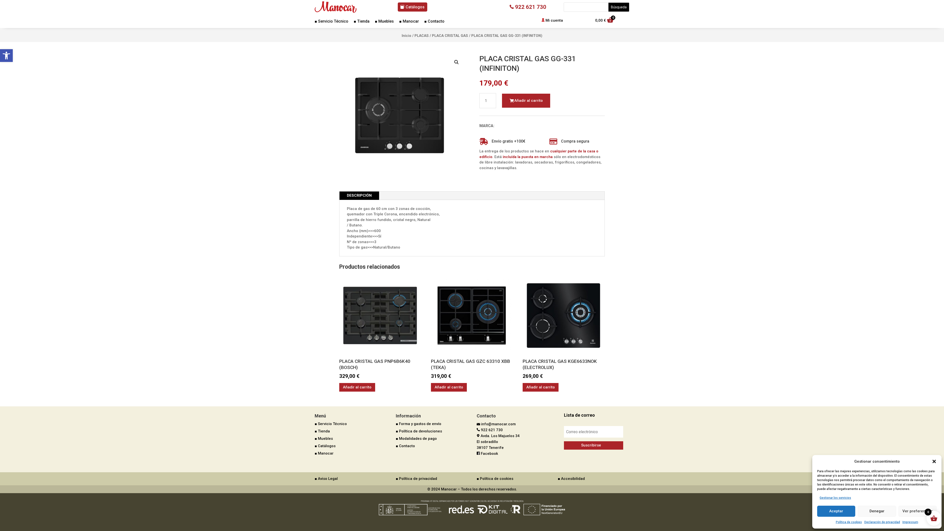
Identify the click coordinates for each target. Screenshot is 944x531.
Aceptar (836, 511)
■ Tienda (361, 22)
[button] (6, 55)
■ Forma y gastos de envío (418, 424)
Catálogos (415, 7)
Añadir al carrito (528, 100)
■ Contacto (434, 22)
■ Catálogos (325, 446)
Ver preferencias (917, 511)
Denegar (877, 511)
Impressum (910, 522)
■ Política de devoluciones (419, 431)
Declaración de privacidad (882, 522)
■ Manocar (409, 22)
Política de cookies (849, 522)
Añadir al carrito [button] (357, 387)
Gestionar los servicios (835, 498)
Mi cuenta (554, 20)
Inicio (406, 35)
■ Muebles (384, 22)
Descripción (359, 195)
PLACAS (421, 35)
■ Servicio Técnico (331, 22)
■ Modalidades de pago (416, 438)
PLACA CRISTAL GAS (450, 35)
